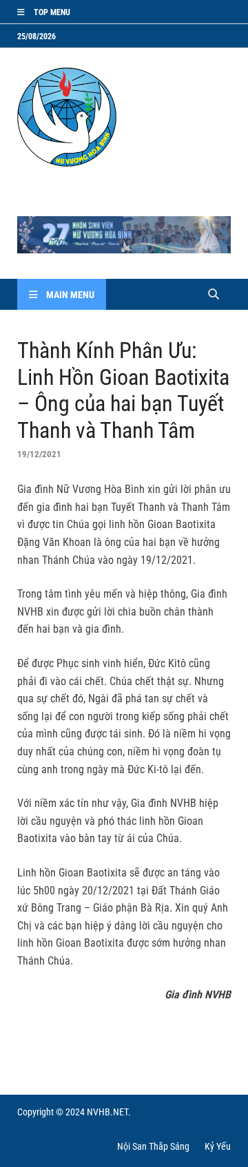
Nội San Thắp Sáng (153, 1146)
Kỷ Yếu (218, 1146)
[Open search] (213, 295)
